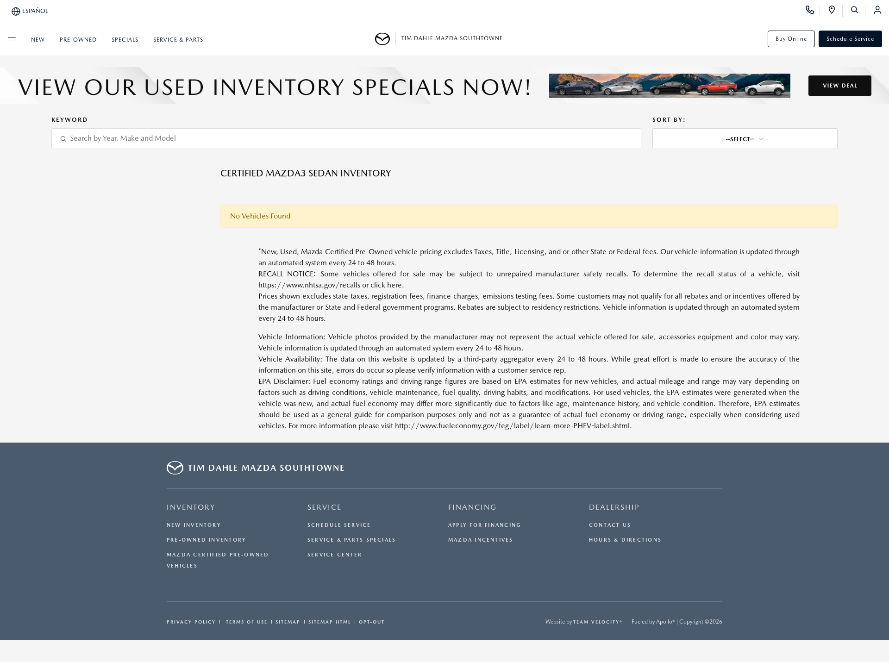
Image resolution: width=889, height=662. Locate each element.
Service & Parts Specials (351, 540)
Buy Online (791, 39)
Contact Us (610, 525)
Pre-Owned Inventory (206, 540)
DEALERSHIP (614, 507)
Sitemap (288, 622)
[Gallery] (444, 85)
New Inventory (194, 525)
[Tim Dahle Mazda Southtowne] (385, 39)
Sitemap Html (329, 622)
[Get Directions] (835, 11)
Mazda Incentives (480, 540)
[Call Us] (813, 11)
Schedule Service (850, 39)
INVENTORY (191, 507)
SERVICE (324, 507)
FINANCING (472, 507)
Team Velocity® (598, 622)
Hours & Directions (625, 540)
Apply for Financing (484, 525)
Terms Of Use (246, 622)
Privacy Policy (191, 622)
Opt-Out (372, 622)
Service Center (334, 555)
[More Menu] (11, 39)
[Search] (857, 11)
